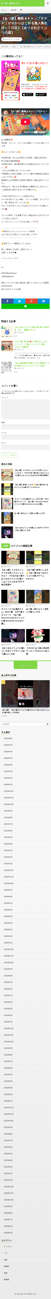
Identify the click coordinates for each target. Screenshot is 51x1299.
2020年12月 (9, 1187)
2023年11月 (9, 956)
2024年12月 (9, 870)
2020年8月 (8, 1213)
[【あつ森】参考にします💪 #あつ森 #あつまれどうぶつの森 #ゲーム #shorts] (7, 489)
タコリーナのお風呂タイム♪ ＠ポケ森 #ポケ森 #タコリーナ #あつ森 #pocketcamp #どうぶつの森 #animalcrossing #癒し (31, 501)
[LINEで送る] (25, 306)
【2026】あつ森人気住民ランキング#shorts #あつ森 (38, 651)
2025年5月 (8, 837)
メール (3, 433)
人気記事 (13, 10)
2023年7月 (8, 982)
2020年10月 (9, 1200)
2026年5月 (8, 758)
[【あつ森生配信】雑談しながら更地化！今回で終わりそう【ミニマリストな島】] (7, 367)
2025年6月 (8, 831)
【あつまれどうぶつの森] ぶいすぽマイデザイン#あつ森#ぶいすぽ (13, 651)
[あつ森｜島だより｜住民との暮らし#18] (7, 518)
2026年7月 (8, 745)
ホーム (3, 10)
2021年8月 (8, 1134)
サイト (3, 443)
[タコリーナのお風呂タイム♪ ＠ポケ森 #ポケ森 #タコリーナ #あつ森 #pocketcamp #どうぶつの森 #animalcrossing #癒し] (7, 503)
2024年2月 (8, 936)
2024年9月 (8, 890)
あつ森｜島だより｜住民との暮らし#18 (29, 513)
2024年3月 (8, 929)
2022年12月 (9, 1028)
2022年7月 (8, 1061)
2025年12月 (9, 791)
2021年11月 (9, 1114)
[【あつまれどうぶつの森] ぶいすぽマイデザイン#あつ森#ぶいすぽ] (7, 532)
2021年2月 (8, 1173)
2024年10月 (9, 883)
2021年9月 (8, 1127)
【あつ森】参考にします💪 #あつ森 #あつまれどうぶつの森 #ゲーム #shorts (37, 574)
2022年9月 (8, 1048)
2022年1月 (8, 1101)
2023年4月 (8, 1002)
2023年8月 (8, 976)
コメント (4, 397)
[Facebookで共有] (7, 301)
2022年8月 (8, 1055)
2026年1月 (8, 784)
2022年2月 (8, 1094)
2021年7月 (8, 1140)
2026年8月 (8, 738)
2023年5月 (8, 995)
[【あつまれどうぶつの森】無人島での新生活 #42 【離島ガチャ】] (7, 331)
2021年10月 (9, 1121)
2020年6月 (8, 1226)
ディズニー (8, 1246)
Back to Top (25, 666)
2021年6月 (8, 1147)
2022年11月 (9, 1035)
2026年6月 (8, 752)
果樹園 (6, 1279)
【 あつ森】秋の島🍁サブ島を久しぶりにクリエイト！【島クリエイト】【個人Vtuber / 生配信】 (31, 344)
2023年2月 (8, 1015)
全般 (17, 39)
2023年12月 (9, 949)
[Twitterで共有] (19, 301)
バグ (5, 1253)
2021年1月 (8, 1180)
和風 (5, 1273)
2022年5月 (8, 1074)
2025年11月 (9, 798)
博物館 (6, 1266)
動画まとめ (32, 1294)
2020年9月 (8, 1206)
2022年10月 (9, 1042)
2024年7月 (8, 903)
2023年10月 (9, 962)
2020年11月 (9, 1193)
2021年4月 (8, 1160)
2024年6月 (8, 910)
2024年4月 (8, 923)
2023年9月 (8, 969)
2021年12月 (9, 1107)
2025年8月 (8, 817)
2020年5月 (8, 1233)
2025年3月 (8, 850)
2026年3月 (8, 771)
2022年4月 (8, 1081)
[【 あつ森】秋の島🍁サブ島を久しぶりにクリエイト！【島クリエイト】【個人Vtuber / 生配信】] (7, 346)
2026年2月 (8, 778)
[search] (48, 724)
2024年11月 (9, 877)
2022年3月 (8, 1088)
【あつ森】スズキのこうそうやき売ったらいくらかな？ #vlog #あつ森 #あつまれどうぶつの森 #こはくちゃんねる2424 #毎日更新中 (31, 472)
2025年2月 (8, 857)
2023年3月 (8, 1009)
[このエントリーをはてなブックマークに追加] (44, 301)
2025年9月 (8, 811)
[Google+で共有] (32, 301)
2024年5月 (8, 916)
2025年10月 (9, 804)
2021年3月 (8, 1167)
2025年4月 (8, 844)
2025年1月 (8, 864)
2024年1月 (8, 943)
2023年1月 (8, 1022)
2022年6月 (8, 1068)
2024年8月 (8, 897)
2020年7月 (8, 1219)
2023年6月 (8, 989)
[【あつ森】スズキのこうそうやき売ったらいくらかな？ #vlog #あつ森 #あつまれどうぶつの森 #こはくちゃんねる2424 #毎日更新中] (7, 475)
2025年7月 (8, 824)
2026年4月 (8, 765)
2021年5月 (8, 1154)
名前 (3, 422)
